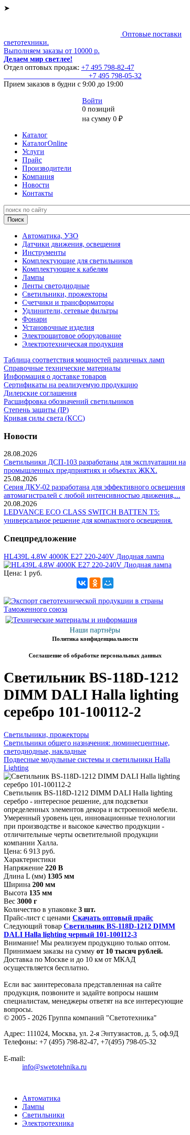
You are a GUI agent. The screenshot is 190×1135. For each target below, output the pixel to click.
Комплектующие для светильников (77, 261)
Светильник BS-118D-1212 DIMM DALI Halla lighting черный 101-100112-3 (89, 930)
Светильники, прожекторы (64, 294)
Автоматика (41, 1098)
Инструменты (44, 252)
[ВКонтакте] (82, 583)
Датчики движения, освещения (71, 244)
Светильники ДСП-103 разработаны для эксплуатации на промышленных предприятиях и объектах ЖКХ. (95, 466)
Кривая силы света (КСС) (44, 418)
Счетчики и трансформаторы (68, 302)
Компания (38, 176)
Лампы (33, 277)
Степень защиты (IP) (36, 410)
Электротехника (48, 1123)
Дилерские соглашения (40, 393)
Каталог (35, 135)
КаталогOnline (44, 143)
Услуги (33, 151)
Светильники (43, 1115)
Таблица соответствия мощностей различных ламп (84, 360)
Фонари (34, 319)
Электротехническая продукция (72, 344)
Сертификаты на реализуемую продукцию (71, 385)
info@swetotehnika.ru (54, 1067)
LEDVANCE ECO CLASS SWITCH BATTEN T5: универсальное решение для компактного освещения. (88, 516)
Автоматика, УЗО (50, 236)
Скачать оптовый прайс (112, 918)
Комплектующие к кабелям (65, 269)
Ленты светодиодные (55, 286)
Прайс (32, 160)
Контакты (37, 193)
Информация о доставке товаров (55, 376)
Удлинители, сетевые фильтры (70, 311)
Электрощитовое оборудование (71, 336)
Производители (46, 168)
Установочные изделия (58, 327)
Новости (35, 185)
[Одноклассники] (95, 583)
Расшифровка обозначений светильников (69, 401)
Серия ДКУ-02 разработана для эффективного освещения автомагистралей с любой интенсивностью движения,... (94, 491)
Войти (92, 101)
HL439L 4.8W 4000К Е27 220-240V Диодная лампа (84, 556)
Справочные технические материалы (62, 368)
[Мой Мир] (107, 583)
